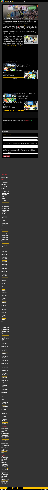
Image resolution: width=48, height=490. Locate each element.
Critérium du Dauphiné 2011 (5, 227)
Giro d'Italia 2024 (4, 272)
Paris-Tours (3, 319)
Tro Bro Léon (4, 405)
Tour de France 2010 (5, 349)
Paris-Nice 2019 (4, 308)
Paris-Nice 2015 (4, 302)
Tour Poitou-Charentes (5, 402)
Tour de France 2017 (5, 359)
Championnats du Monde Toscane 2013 (5, 206)
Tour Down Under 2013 (5, 389)
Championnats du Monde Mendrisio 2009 (5, 200)
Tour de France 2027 (5, 373)
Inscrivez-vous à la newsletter (4, 175)
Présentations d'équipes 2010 (5, 327)
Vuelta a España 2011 (5, 413)
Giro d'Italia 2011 (4, 257)
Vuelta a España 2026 (5, 423)
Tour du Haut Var (4, 396)
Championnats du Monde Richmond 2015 (5, 204)
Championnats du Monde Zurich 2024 (5, 213)
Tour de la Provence (4, 376)
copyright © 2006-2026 (3, 489)
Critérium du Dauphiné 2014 (5, 233)
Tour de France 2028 (5, 374)
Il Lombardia (3, 283)
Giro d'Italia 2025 (4, 274)
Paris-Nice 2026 (4, 316)
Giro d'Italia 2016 (4, 264)
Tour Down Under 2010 (5, 385)
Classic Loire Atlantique (5, 217)
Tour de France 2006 (5, 343)
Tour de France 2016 (5, 357)
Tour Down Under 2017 (5, 393)
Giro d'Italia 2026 (4, 275)
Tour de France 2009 (5, 347)
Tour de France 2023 (5, 367)
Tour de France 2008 (5, 346)
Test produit (3, 340)
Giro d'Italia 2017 (4, 265)
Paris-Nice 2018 (16, 21)
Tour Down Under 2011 (5, 386)
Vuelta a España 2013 (5, 416)
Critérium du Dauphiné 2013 (5, 231)
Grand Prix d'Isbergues (5, 279)
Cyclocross (3, 246)
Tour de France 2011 (5, 350)
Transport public (4, 403)
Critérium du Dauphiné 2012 (5, 229)
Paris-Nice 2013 (4, 299)
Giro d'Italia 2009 (4, 254)
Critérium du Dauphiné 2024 (5, 238)
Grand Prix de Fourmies (5, 280)
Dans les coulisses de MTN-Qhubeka (5, 248)
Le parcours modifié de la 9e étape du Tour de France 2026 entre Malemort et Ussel (5, 440)
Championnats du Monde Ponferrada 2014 (5, 202)
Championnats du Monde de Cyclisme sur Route (5, 194)
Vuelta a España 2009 (5, 410)
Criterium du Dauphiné (5, 223)
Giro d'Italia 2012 (4, 258)
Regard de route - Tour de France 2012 (5, 335)
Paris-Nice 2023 (4, 312)
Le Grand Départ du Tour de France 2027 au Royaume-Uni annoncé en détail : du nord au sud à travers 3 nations (5, 458)
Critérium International (5, 241)
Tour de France (4, 342)
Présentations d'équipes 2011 (5, 330)
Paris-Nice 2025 (4, 315)
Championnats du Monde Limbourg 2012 (5, 198)
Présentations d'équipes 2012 (5, 332)
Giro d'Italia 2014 (4, 261)
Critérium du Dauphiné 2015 (5, 235)
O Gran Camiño (4, 290)
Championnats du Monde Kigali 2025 (5, 196)
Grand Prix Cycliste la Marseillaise (5, 277)
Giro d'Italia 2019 (4, 267)
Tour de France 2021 (5, 364)
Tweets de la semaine (5, 406)
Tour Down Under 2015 (5, 392)
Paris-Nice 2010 (4, 295)
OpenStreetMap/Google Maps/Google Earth (5, 292)
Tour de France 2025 (5, 370)
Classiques (3, 220)
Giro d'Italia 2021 (4, 268)
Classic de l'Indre (4, 216)
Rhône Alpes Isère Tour (5, 337)
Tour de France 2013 (5, 353)
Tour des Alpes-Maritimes (4, 382)
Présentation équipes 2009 (5, 325)
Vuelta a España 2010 (5, 412)
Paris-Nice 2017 (4, 305)
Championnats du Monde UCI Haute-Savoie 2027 (5, 209)
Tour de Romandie (4, 377)
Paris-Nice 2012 (4, 298)
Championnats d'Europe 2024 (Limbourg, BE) (5, 186)
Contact (46, 489)
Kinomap (3, 286)
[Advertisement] (20, 53)
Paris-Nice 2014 (4, 301)
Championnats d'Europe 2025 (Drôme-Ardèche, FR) (5, 188)
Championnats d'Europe (5, 184)
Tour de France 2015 (5, 356)
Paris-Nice (15, 129)
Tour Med (3, 399)
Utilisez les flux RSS (5, 177)
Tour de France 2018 (5, 360)
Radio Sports (4, 333)
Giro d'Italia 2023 (4, 271)
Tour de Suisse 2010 (5, 380)
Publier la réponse (6, 156)
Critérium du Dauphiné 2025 (5, 240)
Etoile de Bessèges (4, 251)
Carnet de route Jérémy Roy (5, 182)
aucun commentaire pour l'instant (7, 127)
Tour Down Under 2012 (5, 388)
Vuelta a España (4, 409)
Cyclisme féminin (4, 245)
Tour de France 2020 (5, 363)
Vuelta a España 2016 (5, 420)
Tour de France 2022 (5, 366)
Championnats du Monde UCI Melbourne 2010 (5, 211)
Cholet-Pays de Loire (5, 214)
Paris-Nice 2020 (4, 309)
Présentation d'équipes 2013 (5, 323)
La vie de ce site (4, 287)
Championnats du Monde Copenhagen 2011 (5, 192)
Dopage (3, 250)
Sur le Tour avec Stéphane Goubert (5, 339)
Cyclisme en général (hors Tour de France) (5, 243)
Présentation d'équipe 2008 (5, 321)
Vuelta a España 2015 (5, 419)
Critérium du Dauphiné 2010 (5, 225)
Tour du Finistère (4, 395)
